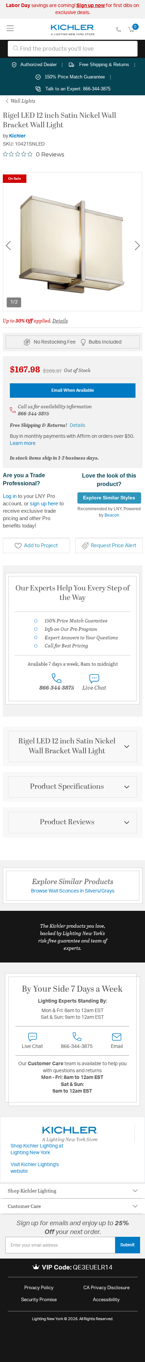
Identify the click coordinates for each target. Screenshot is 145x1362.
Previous (8, 245)
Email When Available (72, 390)
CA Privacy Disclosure (106, 1288)
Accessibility (106, 1300)
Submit (127, 1245)
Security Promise (39, 1300)
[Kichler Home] (73, 29)
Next (137, 245)
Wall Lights (22, 100)
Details (60, 320)
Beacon (112, 515)
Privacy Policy (38, 1288)
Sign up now (90, 5)
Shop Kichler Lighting (32, 1190)
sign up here (44, 503)
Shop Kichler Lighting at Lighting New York (37, 1150)
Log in (10, 496)
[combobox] (73, 49)
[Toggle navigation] (10, 29)
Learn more (23, 443)
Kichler (17, 136)
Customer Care (24, 1206)
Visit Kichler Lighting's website (35, 1168)
